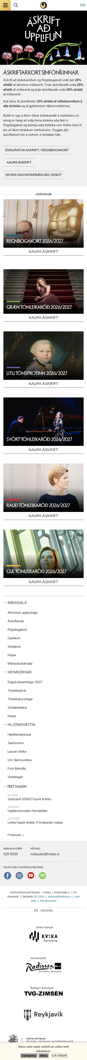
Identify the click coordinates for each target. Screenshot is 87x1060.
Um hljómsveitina (19, 760)
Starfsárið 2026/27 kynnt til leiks (29, 799)
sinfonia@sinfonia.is (59, 896)
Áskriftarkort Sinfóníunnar (41, 72)
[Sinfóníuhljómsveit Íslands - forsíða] (43, 5)
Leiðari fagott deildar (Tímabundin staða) (35, 822)
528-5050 (10, 854)
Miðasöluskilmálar (20, 663)
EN (82, 5)
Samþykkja (29, 1055)
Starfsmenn (16, 743)
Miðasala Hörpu (12, 848)
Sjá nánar (59, 1055)
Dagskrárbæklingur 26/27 (25, 682)
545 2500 (38, 896)
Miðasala (17, 603)
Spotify (42, 875)
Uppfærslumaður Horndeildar (28, 811)
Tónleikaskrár (17, 690)
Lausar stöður (17, 751)
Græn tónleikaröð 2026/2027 (39, 307)
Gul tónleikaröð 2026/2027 (37, 571)
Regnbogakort (17, 629)
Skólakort (14, 646)
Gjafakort (14, 638)
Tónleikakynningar (20, 699)
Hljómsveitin (21, 724)
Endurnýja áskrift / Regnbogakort (37, 150)
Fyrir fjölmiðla (17, 768)
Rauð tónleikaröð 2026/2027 (38, 505)
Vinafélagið (15, 777)
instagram (19, 875)
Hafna (43, 1055)
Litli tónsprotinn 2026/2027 (37, 373)
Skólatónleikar (17, 707)
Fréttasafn (14, 835)
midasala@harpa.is (45, 854)
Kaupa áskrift (19, 162)
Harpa (12, 716)
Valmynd (5, 5)
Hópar (12, 655)
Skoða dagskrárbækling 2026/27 (33, 175)
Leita (16, 5)
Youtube (31, 875)
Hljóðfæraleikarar (19, 734)
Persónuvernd (48, 900)
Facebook (7, 875)
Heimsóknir (20, 672)
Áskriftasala (16, 621)
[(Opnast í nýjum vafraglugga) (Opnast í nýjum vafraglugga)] (43, 1016)
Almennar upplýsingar (23, 612)
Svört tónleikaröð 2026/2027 (39, 439)
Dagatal (47, 910)
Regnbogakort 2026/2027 (35, 241)
